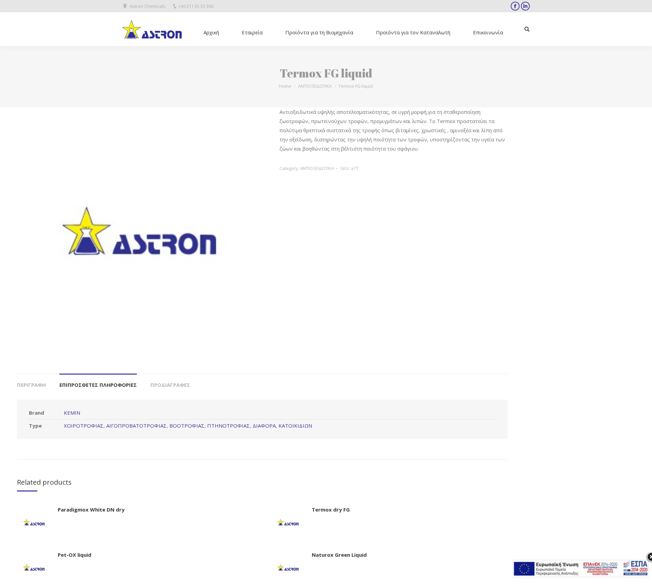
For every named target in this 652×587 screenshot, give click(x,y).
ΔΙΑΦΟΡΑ (264, 425)
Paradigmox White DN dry (91, 509)
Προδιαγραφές (170, 384)
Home (285, 86)
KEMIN (72, 412)
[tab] (31, 382)
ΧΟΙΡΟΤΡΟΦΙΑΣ (84, 425)
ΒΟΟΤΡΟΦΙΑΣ (186, 425)
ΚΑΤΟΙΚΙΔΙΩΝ (295, 425)
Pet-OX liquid (74, 554)
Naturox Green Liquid (339, 554)
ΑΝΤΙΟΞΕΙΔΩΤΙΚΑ (315, 86)
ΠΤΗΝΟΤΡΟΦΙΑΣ (228, 425)
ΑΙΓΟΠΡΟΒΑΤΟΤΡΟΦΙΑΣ (136, 425)
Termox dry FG (331, 509)
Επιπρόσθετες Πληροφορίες (98, 384)
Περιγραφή (31, 384)
